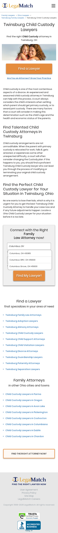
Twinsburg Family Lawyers (13, 18)
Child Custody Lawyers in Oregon (23, 400)
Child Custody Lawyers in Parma (23, 394)
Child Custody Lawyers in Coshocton (26, 418)
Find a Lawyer (29, 68)
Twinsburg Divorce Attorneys (21, 351)
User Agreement (29, 489)
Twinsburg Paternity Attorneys (22, 363)
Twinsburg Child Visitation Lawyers (24, 345)
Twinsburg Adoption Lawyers (21, 321)
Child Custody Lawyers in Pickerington (26, 412)
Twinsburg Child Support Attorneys (25, 339)
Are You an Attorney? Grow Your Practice (29, 78)
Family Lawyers (8, 15)
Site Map (29, 495)
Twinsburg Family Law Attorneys (23, 315)
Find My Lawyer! (29, 275)
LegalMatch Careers (29, 499)
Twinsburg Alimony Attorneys (22, 327)
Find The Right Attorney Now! (29, 453)
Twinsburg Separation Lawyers (22, 369)
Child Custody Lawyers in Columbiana (26, 424)
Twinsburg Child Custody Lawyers (24, 333)
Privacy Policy (29, 492)
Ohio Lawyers (23, 15)
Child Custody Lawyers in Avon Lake (25, 406)
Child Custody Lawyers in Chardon (24, 436)
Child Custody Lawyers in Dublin (23, 430)
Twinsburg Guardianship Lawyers (24, 357)
